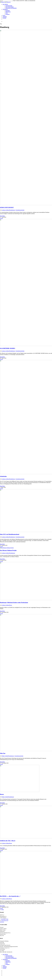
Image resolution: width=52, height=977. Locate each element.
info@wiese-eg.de (4, 920)
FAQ (6, 963)
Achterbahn (3, 476)
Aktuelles (5, 966)
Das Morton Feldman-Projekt (8, 550)
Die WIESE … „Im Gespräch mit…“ (10, 896)
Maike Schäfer (5, 756)
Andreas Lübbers (5, 210)
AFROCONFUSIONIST (7, 207)
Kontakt (4, 968)
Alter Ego (2, 753)
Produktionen (12, 210)
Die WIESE (5, 954)
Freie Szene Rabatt (9, 956)
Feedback (7, 964)
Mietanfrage (8, 961)
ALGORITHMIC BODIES (7, 348)
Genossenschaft (8, 955)
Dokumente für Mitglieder (11, 958)
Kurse (4, 965)
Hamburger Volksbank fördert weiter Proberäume (14, 602)
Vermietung (5, 959)
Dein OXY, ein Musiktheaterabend (9, 534)
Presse (10, 605)
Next (3, 909)
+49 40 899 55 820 (4, 919)
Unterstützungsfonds (20, 210)
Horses (2, 794)
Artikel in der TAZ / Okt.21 (7, 840)
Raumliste (7, 960)
